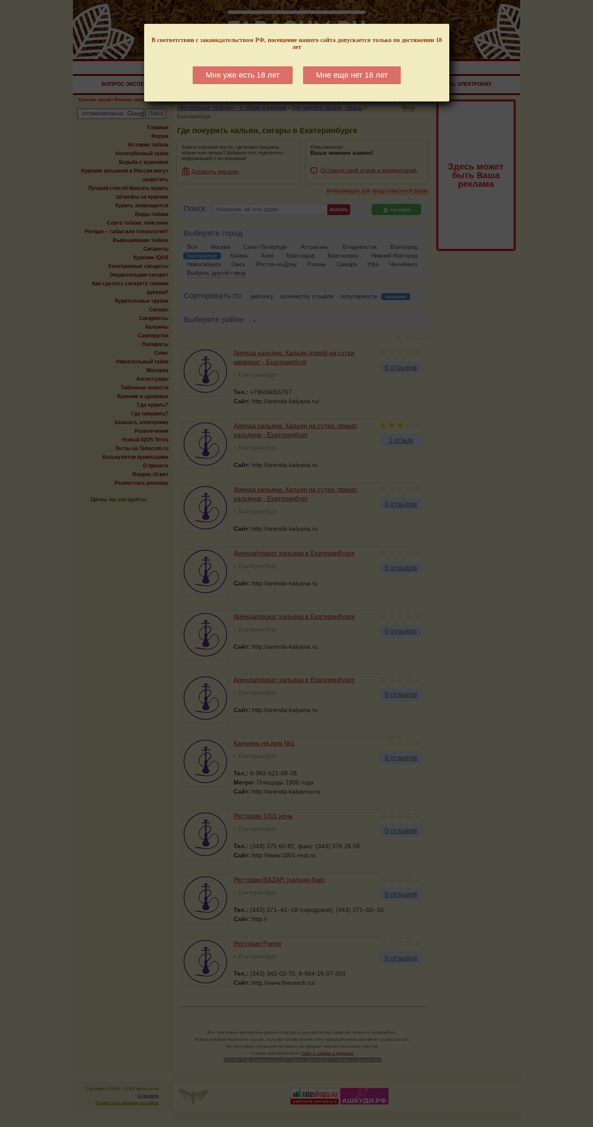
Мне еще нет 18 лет (352, 75)
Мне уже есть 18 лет (243, 75)
